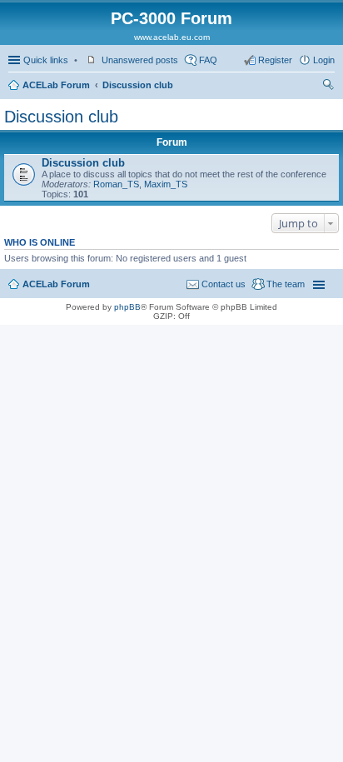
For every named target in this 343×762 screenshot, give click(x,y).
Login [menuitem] (324, 60)
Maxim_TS (165, 184)
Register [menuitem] (275, 60)
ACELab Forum (56, 85)
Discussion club (137, 85)
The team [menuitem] (285, 284)
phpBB (127, 306)
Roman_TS (116, 184)
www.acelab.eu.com (172, 37)
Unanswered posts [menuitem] (140, 60)
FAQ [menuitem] (208, 60)
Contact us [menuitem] (223, 284)
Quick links (45, 60)
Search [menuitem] (328, 86)
